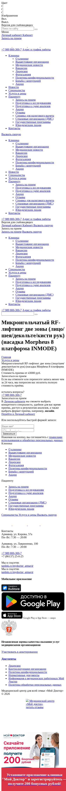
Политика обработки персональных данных (34, 684)
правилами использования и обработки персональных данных (32, 439)
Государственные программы (33, 121)
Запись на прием (11, 38)
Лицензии (21, 71)
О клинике (22, 58)
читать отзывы (34, 707)
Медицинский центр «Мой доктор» (40, 702)
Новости (13, 87)
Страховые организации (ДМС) (34, 118)
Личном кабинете (14, 401)
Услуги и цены (17, 93)
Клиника (13, 55)
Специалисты (16, 90)
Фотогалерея (23, 74)
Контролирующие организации (27, 668)
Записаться (9, 433)
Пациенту (14, 96)
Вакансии (21, 68)
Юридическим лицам (28, 125)
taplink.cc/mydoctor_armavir (17, 565)
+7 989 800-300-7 (11, 49)
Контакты (14, 128)
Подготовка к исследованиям (33, 102)
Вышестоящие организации (32, 61)
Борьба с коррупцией (28, 80)
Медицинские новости (29, 64)
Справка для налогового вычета (34, 115)
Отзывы (20, 112)
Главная (6, 357)
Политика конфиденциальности (34, 77)
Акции (19, 83)
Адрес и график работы (36, 49)
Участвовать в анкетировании (19, 651)
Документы (8, 658)
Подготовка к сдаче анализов (33, 106)
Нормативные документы (23, 675)
